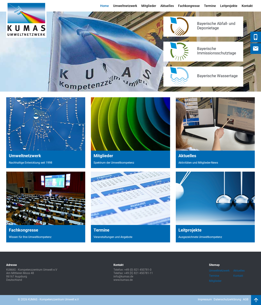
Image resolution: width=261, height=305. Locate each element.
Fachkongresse (189, 6)
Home (104, 6)
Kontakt (247, 6)
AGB (245, 299)
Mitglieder (148, 6)
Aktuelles (167, 6)
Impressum (205, 299)
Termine (210, 6)
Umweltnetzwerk (125, 6)
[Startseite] (26, 36)
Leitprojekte (228, 6)
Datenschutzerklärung (227, 299)
